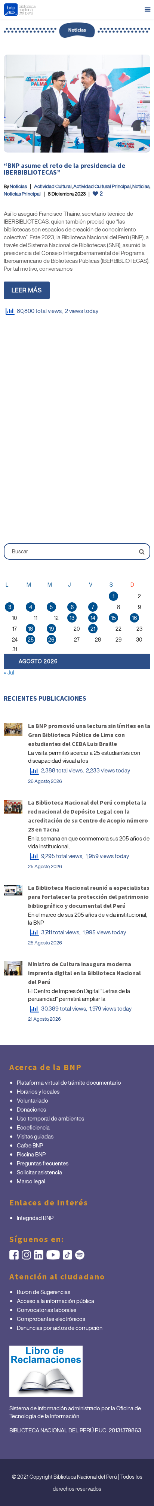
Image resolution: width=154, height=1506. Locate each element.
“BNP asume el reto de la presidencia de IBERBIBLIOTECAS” (64, 168)
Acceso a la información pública (55, 1301)
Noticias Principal (22, 193)
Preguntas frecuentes (42, 1163)
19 (51, 629)
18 (30, 629)
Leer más (27, 290)
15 (113, 618)
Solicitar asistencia (39, 1172)
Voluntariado (32, 1100)
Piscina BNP (31, 1154)
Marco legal (31, 1181)
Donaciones (31, 1109)
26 (51, 639)
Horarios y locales (38, 1091)
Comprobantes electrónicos (51, 1319)
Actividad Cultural (53, 186)
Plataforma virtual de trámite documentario (69, 1082)
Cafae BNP (30, 1145)
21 (92, 629)
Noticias (18, 186)
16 (134, 618)
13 (72, 618)
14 (92, 618)
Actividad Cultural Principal (102, 186)
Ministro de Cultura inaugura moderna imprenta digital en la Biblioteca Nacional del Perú (84, 973)
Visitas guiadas (35, 1136)
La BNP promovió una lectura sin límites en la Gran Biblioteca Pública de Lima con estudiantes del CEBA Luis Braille (89, 734)
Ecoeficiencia (33, 1127)
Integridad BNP (35, 1218)
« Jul (9, 672)
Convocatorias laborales (46, 1310)
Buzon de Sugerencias (43, 1292)
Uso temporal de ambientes (50, 1118)
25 (31, 639)
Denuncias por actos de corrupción (59, 1328)
